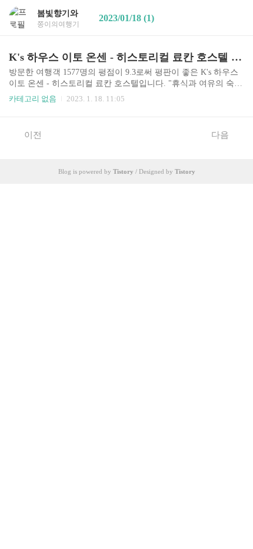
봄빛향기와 (57, 13)
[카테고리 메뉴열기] (232, 18)
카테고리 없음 (32, 98)
